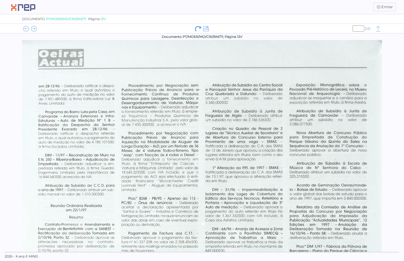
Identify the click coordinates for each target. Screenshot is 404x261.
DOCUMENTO (54, 19)
